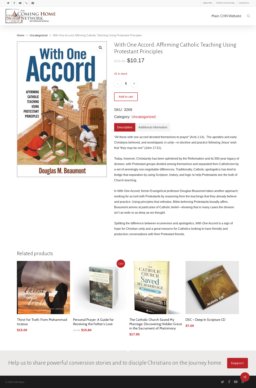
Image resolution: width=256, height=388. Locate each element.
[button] (100, 47)
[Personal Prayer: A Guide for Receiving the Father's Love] (100, 287)
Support (237, 363)
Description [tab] (124, 127)
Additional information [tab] (152, 127)
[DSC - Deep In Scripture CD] (212, 287)
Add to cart (126, 96)
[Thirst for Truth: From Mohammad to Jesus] (43, 287)
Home (20, 35)
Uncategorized (38, 35)
